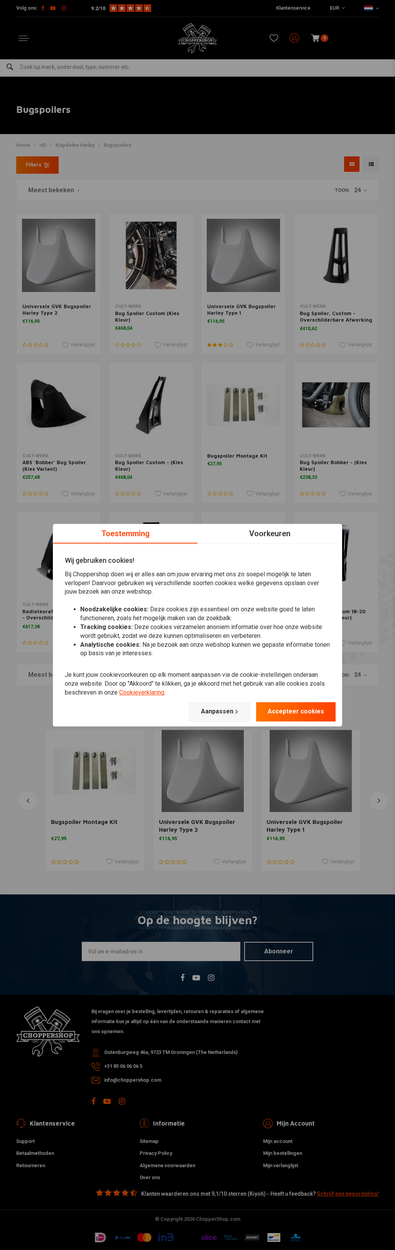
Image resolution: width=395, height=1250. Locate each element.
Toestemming (125, 533)
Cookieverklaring (141, 692)
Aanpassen (217, 711)
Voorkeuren (269, 533)
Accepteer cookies (296, 711)
